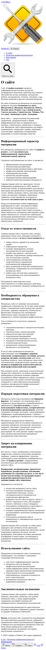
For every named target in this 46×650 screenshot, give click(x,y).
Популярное (11, 57)
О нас (3, 639)
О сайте (9, 53)
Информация (6, 642)
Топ (7, 60)
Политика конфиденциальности (19, 55)
